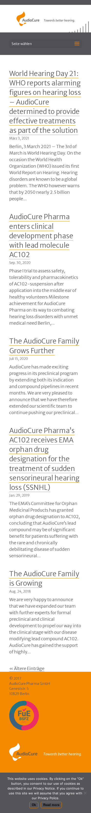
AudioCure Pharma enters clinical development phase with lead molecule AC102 (41, 235)
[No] (85, 793)
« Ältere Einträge (26, 668)
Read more (51, 805)
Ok (34, 805)
